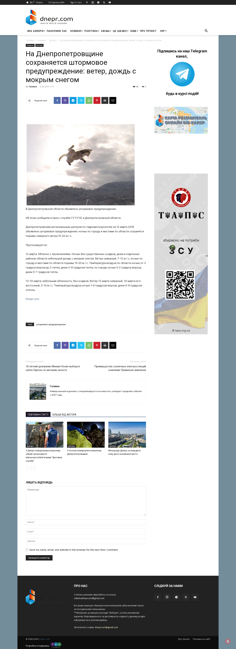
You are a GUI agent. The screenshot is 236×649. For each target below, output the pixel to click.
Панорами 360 (57, 30)
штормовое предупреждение (51, 324)
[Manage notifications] (228, 641)
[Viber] (65, 100)
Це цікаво (120, 30)
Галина (33, 86)
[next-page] (33, 468)
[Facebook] (86, 2)
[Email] (112, 100)
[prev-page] (28, 468)
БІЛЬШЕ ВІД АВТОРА (64, 414)
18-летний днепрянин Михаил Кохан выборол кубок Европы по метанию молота (53, 368)
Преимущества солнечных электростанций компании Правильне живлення (120, 368)
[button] (206, 31)
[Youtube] (109, 2)
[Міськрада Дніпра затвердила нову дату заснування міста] (127, 435)
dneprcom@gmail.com (106, 627)
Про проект (148, 30)
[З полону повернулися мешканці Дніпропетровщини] (86, 435)
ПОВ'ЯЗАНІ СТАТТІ (38, 414)
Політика (91, 30)
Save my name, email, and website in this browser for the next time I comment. (73, 549)
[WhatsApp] (89, 100)
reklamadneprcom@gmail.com (89, 598)
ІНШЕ (133, 30)
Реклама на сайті (201, 639)
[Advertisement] (142, 17)
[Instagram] (92, 2)
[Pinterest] (96, 100)
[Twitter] (104, 2)
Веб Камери (35, 30)
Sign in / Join (76, 2)
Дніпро (52, 40)
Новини (75, 30)
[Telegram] (98, 2)
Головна (30, 40)
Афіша (105, 30)
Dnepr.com (32, 299)
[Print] (104, 100)
